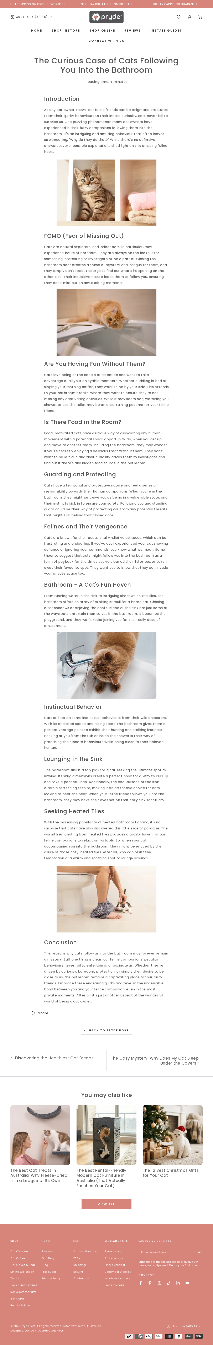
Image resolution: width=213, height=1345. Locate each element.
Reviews (47, 1251)
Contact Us (81, 1278)
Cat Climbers (19, 1251)
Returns (78, 1272)
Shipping (79, 1265)
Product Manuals (85, 1251)
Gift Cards (17, 1298)
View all (106, 1204)
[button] (178, 17)
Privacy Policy (51, 1278)
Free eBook (49, 1272)
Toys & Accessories (23, 1285)
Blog (45, 1265)
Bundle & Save (20, 1305)
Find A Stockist (115, 1265)
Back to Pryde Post (109, 1030)
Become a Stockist (118, 1272)
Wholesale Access (117, 1278)
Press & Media (114, 1285)
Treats (14, 1278)
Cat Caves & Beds (23, 1265)
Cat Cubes (17, 1258)
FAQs (76, 1258)
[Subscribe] (200, 1252)
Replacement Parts (23, 1292)
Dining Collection (22, 1272)
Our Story (48, 1258)
